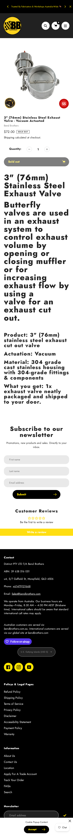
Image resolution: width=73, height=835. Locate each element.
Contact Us (10, 762)
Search (8, 792)
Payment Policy (13, 728)
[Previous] (8, 6)
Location (9, 768)
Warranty (9, 734)
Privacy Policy (12, 710)
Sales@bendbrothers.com (26, 594)
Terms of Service (13, 704)
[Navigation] (65, 26)
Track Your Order (14, 780)
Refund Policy (12, 692)
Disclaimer (10, 716)
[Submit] (64, 815)
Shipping (9, 137)
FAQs (7, 786)
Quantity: (15, 149)
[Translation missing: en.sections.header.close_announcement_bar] (70, 6)
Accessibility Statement (17, 722)
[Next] (65, 6)
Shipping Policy (13, 698)
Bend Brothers (11, 125)
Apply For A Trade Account (20, 774)
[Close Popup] (70, 821)
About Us (9, 756)
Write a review (36, 532)
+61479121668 (21, 586)
